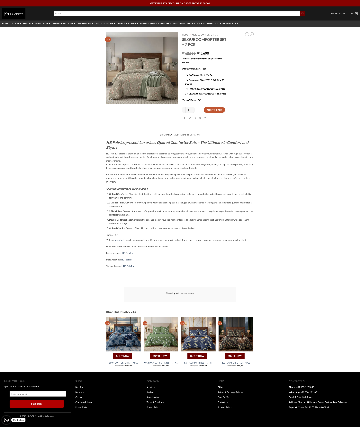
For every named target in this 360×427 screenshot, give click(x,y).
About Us (151, 387)
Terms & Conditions (156, 402)
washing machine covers (200, 23)
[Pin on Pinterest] (200, 118)
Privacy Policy (153, 407)
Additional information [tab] (187, 135)
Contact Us (223, 402)
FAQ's (220, 387)
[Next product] (247, 34)
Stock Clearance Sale (226, 23)
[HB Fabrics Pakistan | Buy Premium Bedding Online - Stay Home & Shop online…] (13, 13)
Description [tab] (166, 135)
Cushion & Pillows (126, 23)
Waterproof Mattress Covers (155, 23)
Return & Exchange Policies (230, 392)
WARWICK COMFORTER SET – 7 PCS (161, 363)
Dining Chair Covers (62, 23)
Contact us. (18, 420)
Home (5, 23)
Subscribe (36, 404)
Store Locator (153, 397)
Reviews (150, 392)
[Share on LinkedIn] (205, 118)
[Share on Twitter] (189, 118)
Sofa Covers (41, 23)
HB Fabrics (127, 253)
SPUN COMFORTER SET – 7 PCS (123, 363)
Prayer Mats (179, 23)
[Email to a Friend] (195, 118)
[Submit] (302, 13)
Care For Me (223, 397)
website (118, 240)
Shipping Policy (225, 407)
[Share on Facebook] (184, 118)
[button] (337, 13)
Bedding (27, 23)
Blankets (108, 23)
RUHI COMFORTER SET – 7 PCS (198, 363)
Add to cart (214, 110)
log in (175, 293)
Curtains (14, 23)
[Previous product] (252, 34)
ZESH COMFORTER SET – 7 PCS (236, 363)
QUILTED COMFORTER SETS (89, 23)
